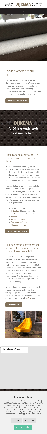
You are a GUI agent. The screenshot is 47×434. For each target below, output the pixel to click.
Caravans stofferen (19, 222)
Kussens (14, 216)
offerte (29, 298)
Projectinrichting (18, 219)
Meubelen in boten (18, 225)
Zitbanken (15, 211)
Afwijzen (16, 420)
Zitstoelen (15, 214)
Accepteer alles (23, 427)
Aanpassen (29, 420)
